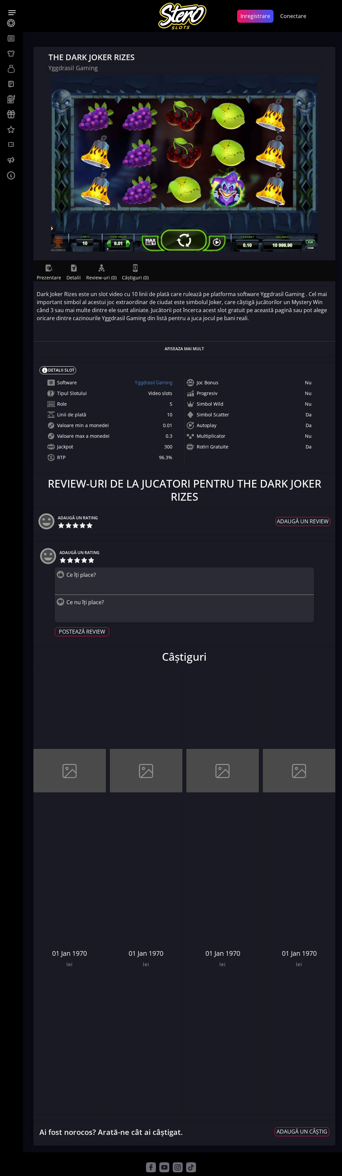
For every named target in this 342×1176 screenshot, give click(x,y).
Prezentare (49, 277)
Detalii (73, 277)
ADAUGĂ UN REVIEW (303, 521)
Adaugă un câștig (302, 1131)
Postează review (82, 631)
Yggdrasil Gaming (153, 382)
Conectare (293, 16)
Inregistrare (255, 16)
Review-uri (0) (101, 277)
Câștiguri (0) (135, 277)
